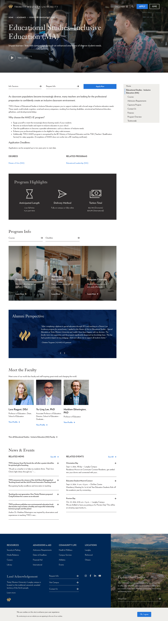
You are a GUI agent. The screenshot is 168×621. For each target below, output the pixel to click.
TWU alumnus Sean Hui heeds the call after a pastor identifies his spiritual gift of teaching (31, 464)
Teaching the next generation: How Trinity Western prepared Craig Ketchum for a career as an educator (31, 495)
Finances (131, 113)
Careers (10, 560)
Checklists (49, 238)
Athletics (62, 560)
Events (61, 565)
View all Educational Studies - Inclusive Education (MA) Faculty (32, 437)
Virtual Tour (122, 599)
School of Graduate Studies (42, 17)
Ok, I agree (144, 614)
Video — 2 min (23, 58)
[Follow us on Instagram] (86, 576)
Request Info (51, 86)
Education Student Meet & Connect (79, 481)
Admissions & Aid (42, 545)
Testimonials (132, 121)
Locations (91, 545)
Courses (12, 238)
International (37, 565)
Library (9, 565)
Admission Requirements (137, 101)
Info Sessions (13, 86)
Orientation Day (72, 463)
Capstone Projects (134, 105)
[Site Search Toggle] (132, 6)
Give (154, 6)
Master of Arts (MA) (16, 163)
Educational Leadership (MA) (77, 163)
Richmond (89, 555)
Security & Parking (13, 550)
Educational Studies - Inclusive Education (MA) (138, 91)
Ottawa (87, 560)
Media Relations (13, 555)
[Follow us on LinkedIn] (95, 576)
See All (53, 457)
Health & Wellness (65, 550)
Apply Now (100, 86)
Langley (88, 550)
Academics (21, 17)
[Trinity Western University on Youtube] (100, 576)
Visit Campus (54, 582)
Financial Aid (37, 560)
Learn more (11, 592)
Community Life (68, 545)
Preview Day (70, 498)
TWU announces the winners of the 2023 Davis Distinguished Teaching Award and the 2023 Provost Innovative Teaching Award (32, 481)
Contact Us (132, 109)
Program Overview (135, 117)
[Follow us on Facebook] (90, 576)
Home (11, 17)
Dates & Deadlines (40, 555)
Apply (142, 6)
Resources (13, 545)
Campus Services (65, 555)
